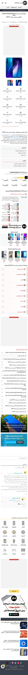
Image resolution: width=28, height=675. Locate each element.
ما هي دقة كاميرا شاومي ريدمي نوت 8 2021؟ (17, 403)
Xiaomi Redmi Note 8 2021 (16, 138)
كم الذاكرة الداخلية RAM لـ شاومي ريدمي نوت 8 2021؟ (15, 368)
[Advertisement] (14, 41)
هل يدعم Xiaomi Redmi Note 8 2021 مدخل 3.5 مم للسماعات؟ (15, 389)
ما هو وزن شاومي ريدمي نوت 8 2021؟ (18, 408)
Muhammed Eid (12, 500)
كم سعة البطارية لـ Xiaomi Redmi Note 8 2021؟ (16, 381)
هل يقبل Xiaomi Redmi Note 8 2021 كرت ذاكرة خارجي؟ (15, 375)
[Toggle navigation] (2, 3)
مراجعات (23, 416)
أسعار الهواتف (14, 7)
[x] (7, 662)
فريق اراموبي (11, 25)
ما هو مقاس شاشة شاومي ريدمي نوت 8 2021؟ (17, 362)
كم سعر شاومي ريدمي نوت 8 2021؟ (19, 411)
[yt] (18, 662)
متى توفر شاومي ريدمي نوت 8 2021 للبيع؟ (18, 400)
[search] (5, 2)
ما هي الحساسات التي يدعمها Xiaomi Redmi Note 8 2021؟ (14, 378)
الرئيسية (19, 7)
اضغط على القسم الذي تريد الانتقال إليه (19, 517)
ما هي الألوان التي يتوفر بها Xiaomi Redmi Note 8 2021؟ (15, 359)
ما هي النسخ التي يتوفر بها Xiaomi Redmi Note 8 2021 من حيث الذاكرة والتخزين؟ (14, 371)
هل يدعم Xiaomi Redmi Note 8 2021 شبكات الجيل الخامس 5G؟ (15, 396)
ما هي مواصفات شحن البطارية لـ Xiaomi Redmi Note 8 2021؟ (15, 384)
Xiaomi (9, 135)
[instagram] (13, 662)
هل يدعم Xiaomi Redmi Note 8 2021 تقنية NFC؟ (16, 392)
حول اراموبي (21, 665)
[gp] (21, 662)
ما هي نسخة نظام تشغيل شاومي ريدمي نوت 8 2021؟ (15, 406)
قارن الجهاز (14, 591)
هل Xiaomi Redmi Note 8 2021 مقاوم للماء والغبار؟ (15, 352)
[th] (10, 662)
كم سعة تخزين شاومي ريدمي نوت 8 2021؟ (17, 365)
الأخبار (8, 7)
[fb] (15, 662)
